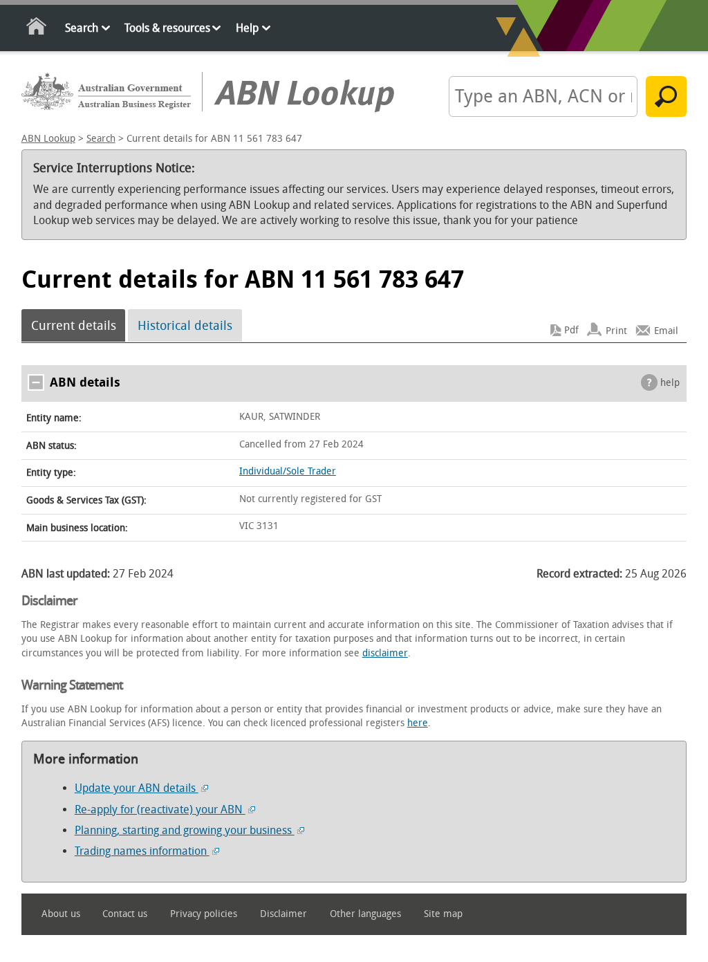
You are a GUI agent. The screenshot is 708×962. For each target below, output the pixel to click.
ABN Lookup (48, 139)
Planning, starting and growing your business (185, 830)
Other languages (365, 914)
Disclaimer (283, 914)
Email (666, 330)
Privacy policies (203, 914)
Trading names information (142, 851)
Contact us (124, 914)
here (417, 723)
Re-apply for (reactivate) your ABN (160, 809)
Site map (443, 914)
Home (37, 28)
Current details (73, 325)
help (670, 383)
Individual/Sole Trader (287, 471)
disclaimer (385, 653)
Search (81, 28)
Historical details (185, 325)
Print (616, 330)
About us (60, 914)
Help (247, 28)
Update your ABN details (136, 788)
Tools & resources (167, 28)
